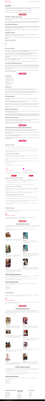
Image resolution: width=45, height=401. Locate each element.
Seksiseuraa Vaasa (19, 398)
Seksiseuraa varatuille (9, 144)
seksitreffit (22, 283)
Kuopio (6, 45)
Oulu (5, 44)
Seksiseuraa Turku (7, 397)
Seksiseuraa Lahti (19, 397)
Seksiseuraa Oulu (7, 396)
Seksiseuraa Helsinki (9, 292)
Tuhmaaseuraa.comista (7, 18)
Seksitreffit (38, 1)
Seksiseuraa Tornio (19, 396)
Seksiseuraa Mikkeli (8, 288)
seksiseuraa (30, 10)
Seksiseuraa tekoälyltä (9, 48)
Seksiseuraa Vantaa (8, 380)
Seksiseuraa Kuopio (8, 287)
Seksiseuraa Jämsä (8, 286)
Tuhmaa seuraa (30, 1)
